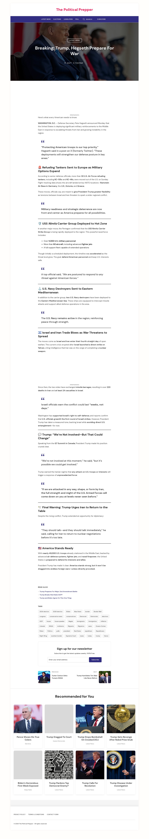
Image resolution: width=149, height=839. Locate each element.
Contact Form (52, 814)
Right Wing (43, 636)
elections (105, 616)
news (90, 626)
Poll (77, 19)
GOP (41, 621)
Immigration (93, 621)
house (49, 621)
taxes (82, 636)
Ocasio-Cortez (101, 626)
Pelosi (41, 631)
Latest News (46, 19)
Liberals (42, 626)
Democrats (94, 616)
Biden (68, 611)
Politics (50, 631)
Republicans (100, 631)
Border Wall (97, 611)
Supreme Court (71, 636)
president (67, 631)
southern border (56, 636)
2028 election (57, 611)
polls (57, 631)
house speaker (59, 621)
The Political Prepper (74, 9)
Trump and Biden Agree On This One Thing (55, 598)
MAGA (51, 626)
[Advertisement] (74, 100)
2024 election (44, 611)
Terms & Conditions (36, 814)
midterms (60, 626)
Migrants (71, 626)
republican (88, 631)
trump (98, 636)
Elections (57, 19)
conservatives (71, 616)
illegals (70, 621)
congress (43, 616)
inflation (103, 621)
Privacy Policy (19, 814)
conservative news (56, 616)
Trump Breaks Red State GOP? (51, 595)
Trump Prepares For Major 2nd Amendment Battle (58, 591)
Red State (77, 631)
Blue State (77, 611)
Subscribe (101, 19)
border (87, 611)
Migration (81, 626)
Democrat (83, 616)
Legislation (68, 19)
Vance (106, 636)
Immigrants (81, 621)
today (90, 636)
